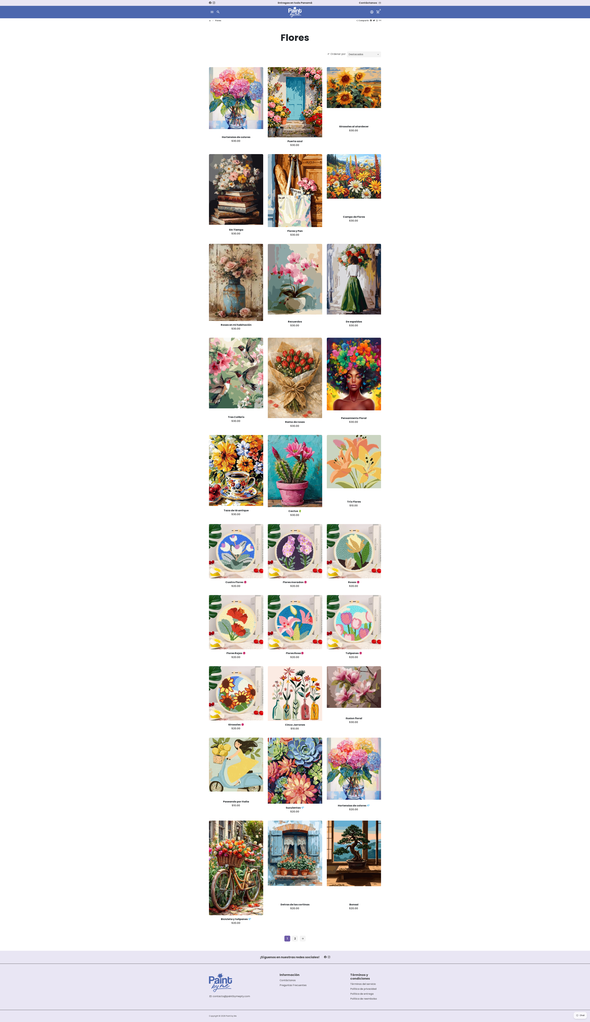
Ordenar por (336, 54)
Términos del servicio (363, 984)
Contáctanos (288, 980)
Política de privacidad (363, 989)
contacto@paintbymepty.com (229, 996)
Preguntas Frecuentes (293, 985)
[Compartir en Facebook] (371, 20)
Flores (218, 20)
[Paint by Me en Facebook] (210, 3)
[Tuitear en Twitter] (374, 20)
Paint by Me (231, 1016)
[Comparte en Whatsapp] (377, 20)
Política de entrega (362, 994)
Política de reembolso (363, 998)
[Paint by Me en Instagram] (214, 3)
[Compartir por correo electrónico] (380, 20)
